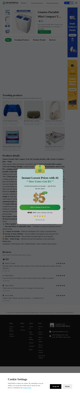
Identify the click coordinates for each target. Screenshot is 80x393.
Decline (67, 386)
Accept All (55, 386)
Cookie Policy (27, 388)
